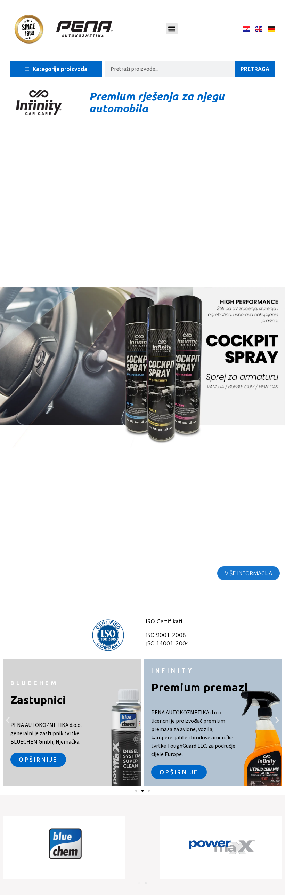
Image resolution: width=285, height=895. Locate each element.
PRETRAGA (255, 69)
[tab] (56, 69)
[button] (172, 28)
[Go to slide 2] (142, 791)
